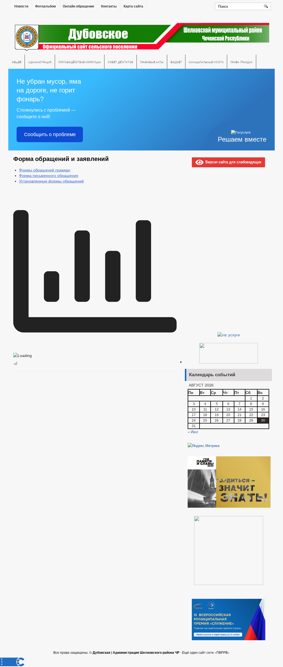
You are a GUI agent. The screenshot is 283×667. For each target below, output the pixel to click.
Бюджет (176, 61)
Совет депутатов (120, 61)
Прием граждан (241, 61)
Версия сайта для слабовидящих (232, 161)
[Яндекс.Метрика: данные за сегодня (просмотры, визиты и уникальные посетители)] (203, 445)
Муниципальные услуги (206, 61)
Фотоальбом (45, 6)
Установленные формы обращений (51, 181)
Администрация (39, 61)
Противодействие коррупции (79, 61)
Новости (21, 6)
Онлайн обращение (78, 6)
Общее (16, 61)
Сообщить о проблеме (50, 134)
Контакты (109, 6)
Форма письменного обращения (48, 175)
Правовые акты (152, 61)
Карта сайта (133, 6)
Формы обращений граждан (44, 170)
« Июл (193, 431)
